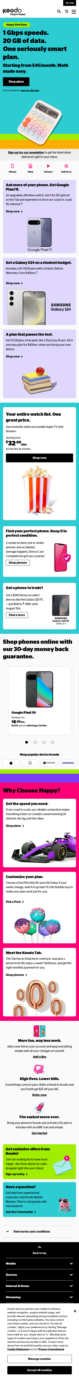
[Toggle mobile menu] (74, 12)
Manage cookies (39, 1358)
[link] (16, 81)
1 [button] (21, 203)
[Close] (75, 1311)
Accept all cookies (39, 1370)
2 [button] (23, 603)
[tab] (12, 168)
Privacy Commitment (51, 1349)
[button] (69, 3)
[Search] (59, 12)
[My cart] (66, 12)
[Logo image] (14, 11)
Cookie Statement (18, 1349)
